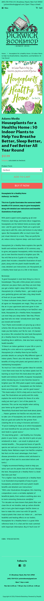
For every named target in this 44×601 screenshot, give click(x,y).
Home (4, 54)
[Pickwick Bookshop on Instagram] (24, 566)
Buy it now (22, 185)
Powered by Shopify (34, 596)
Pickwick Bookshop (21, 596)
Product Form (7, 166)
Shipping (5, 160)
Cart (40, 8)
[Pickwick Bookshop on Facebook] (20, 566)
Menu (6, 8)
